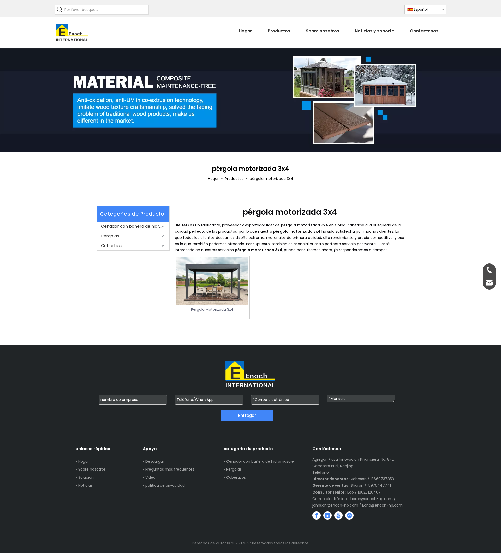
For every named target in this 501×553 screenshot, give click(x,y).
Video (150, 477)
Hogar (83, 461)
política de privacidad (165, 485)
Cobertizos (112, 246)
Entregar (247, 415)
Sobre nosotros (92, 469)
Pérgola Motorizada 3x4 (212, 309)
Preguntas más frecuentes (169, 469)
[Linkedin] (327, 515)
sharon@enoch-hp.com (371, 498)
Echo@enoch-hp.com (382, 505)
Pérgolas (110, 236)
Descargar (154, 461)
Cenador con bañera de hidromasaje (135, 226)
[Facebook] (316, 515)
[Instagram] (349, 515)
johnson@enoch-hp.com (335, 505)
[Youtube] (338, 515)
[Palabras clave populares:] (59, 9)
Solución (86, 477)
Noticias (85, 485)
